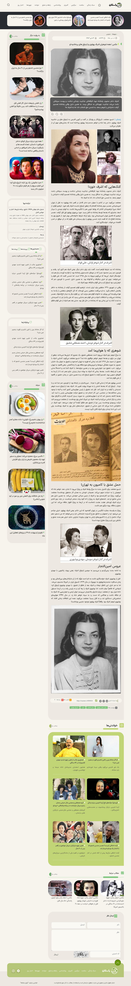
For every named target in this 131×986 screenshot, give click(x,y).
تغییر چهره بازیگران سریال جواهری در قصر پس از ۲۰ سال (28, 304)
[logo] (116, 5)
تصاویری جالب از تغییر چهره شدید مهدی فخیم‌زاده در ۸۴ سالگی (28, 266)
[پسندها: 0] (62, 700)
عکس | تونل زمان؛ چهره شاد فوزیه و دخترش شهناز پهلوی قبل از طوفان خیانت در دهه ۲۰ (86, 900)
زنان (83, 708)
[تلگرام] (18, 970)
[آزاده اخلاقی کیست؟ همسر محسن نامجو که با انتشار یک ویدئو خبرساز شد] (118, 20)
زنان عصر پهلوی (101, 708)
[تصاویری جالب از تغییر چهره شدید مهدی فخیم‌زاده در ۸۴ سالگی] (69, 746)
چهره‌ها (114, 34)
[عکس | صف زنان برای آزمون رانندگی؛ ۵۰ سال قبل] (60, 888)
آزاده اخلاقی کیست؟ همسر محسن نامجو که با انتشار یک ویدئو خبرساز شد (28, 295)
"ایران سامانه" (24, 983)
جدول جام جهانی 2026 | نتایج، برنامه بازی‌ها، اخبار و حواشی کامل (26, 211)
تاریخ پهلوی (74, 708)
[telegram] (107, 701)
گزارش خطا (66, 700)
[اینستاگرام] (13, 970)
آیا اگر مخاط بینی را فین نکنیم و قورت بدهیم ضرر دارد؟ (28, 257)
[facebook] (103, 701)
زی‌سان (41, 226)
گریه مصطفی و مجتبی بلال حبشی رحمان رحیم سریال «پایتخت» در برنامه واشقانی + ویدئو (28, 285)
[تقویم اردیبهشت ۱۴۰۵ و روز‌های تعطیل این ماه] (26, 517)
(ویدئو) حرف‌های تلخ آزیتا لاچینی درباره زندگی (103, 803)
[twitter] (100, 701)
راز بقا (42, 235)
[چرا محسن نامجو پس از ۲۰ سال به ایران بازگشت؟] (39, 20)
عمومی (108, 34)
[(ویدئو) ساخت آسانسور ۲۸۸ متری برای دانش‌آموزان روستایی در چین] (78, 20)
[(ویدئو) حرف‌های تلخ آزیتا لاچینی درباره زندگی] (103, 789)
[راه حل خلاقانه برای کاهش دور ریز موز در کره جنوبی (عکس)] (26, 481)
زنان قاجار (91, 708)
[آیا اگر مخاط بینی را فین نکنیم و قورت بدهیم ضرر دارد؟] (103, 746)
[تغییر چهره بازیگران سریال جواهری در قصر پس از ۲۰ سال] (69, 832)
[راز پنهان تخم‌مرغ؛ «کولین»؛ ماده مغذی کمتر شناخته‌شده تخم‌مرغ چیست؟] (26, 404)
